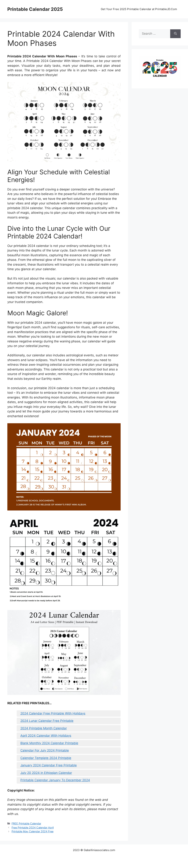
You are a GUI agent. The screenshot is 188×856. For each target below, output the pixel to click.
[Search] (175, 33)
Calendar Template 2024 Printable (45, 758)
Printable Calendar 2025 (35, 9)
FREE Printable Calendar (26, 823)
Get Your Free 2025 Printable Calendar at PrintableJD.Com (139, 9)
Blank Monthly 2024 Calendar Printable (49, 743)
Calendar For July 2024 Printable (44, 750)
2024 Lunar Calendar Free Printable (46, 721)
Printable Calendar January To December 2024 (55, 780)
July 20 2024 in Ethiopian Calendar (46, 773)
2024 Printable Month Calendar (43, 728)
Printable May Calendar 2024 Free (32, 831)
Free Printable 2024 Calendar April (33, 827)
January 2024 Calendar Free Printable (48, 765)
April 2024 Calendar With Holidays (45, 735)
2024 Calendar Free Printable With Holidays (52, 713)
